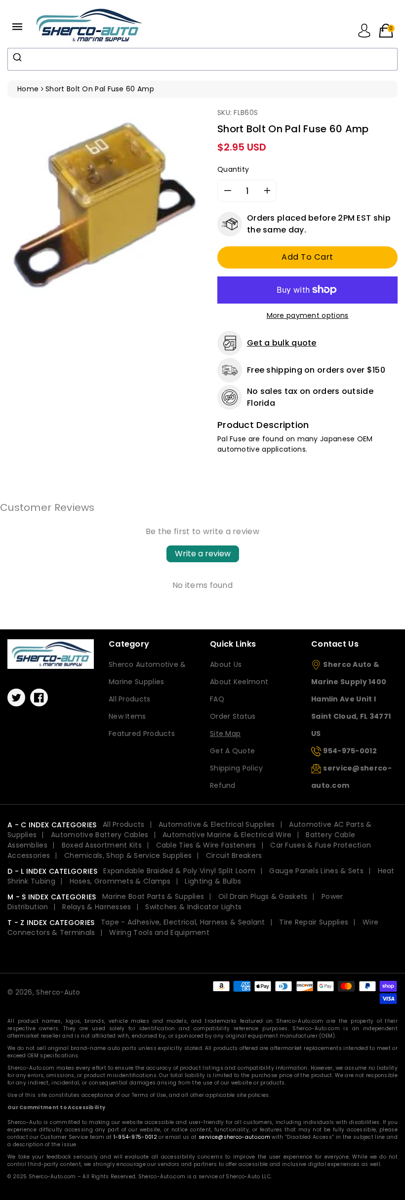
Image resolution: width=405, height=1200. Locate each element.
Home (28, 89)
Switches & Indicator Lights (193, 907)
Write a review (203, 553)
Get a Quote (232, 751)
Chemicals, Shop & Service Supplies (128, 855)
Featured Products (142, 733)
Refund (223, 785)
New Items (127, 716)
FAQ (217, 699)
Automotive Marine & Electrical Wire (227, 835)
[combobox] (202, 59)
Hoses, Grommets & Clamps (120, 881)
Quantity (233, 169)
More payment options (308, 315)
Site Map (225, 733)
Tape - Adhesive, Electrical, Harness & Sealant (183, 922)
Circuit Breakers (234, 855)
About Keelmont (239, 682)
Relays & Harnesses (96, 907)
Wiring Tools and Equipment (159, 932)
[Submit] (18, 57)
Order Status (233, 716)
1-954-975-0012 (135, 1137)
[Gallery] (104, 205)
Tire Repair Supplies (313, 922)
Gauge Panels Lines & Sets (316, 871)
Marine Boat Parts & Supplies (153, 896)
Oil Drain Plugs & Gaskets (263, 896)
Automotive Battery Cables (100, 835)
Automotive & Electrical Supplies (217, 824)
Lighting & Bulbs (213, 881)
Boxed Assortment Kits (102, 845)
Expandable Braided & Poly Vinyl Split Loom (179, 871)
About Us (226, 664)
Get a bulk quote (282, 342)
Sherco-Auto (58, 992)
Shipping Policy (236, 768)
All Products (130, 699)
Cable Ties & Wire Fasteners (206, 845)
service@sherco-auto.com (234, 1137)
